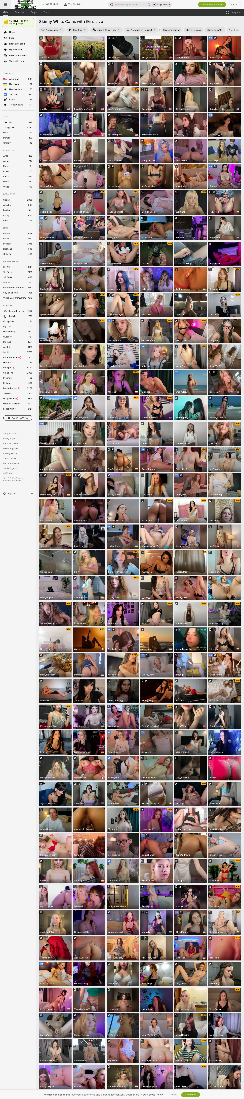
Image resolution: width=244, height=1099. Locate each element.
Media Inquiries (10, 448)
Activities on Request (141, 30)
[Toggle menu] (5, 4)
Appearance (52, 30)
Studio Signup (10, 468)
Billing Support (10, 438)
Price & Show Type (106, 30)
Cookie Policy (155, 1094)
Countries (77, 30)
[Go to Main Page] (25, 4)
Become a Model (11, 463)
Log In (234, 4)
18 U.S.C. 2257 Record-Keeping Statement (14, 479)
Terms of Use (9, 458)
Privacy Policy (10, 453)
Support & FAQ (10, 433)
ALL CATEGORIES (20, 418)
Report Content (10, 443)
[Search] (149, 4)
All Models (8, 473)
